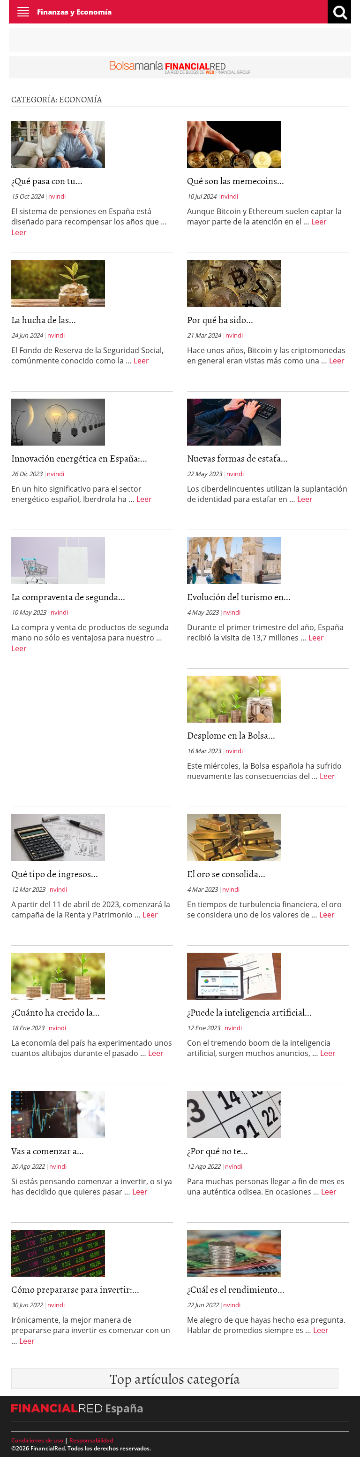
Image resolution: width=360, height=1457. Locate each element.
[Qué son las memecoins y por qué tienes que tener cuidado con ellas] (234, 144)
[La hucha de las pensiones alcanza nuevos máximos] (58, 283)
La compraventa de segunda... (68, 596)
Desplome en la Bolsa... (231, 735)
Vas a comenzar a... (47, 1150)
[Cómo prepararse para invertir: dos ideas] (58, 1252)
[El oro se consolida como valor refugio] (234, 837)
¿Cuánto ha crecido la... (55, 1012)
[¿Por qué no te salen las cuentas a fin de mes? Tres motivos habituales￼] (234, 1114)
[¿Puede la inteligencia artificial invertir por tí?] (234, 975)
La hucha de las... (43, 319)
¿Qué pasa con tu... (46, 180)
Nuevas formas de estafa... (237, 458)
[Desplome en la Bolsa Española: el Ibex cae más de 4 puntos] (234, 698)
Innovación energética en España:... (79, 458)
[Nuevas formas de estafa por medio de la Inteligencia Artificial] (234, 421)
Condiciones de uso (37, 1440)
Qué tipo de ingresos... (54, 873)
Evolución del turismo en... (239, 596)
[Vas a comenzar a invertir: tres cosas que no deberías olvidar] (58, 1114)
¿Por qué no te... (217, 1150)
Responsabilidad (91, 1440)
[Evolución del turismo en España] (234, 560)
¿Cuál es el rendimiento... (236, 1289)
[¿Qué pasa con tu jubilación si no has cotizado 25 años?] (58, 144)
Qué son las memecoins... (235, 180)
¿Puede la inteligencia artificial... (249, 1012)
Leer (19, 232)
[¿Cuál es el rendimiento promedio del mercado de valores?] (234, 1252)
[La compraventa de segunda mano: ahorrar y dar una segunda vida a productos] (58, 560)
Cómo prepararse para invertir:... (75, 1289)
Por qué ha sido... (220, 319)
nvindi (57, 196)
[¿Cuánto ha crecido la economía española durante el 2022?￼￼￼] (58, 975)
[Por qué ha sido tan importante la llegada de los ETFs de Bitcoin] (234, 283)
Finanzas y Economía (74, 11)
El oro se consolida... (226, 873)
